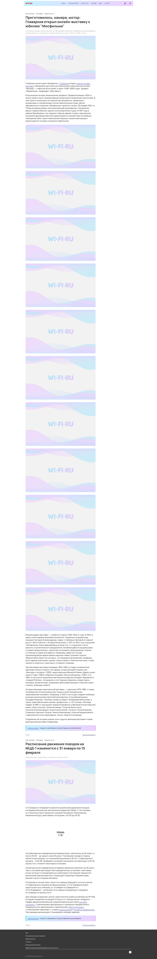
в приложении (65, 909)
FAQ (27, 933)
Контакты (28, 942)
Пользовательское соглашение (35, 936)
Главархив (64, 83)
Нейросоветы (33, 728)
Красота (85, 3)
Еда (100, 3)
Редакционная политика (33, 945)
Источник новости (89, 735)
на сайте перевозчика (84, 909)
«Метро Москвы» (76, 907)
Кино (63, 3)
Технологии (73, 3)
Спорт (107, 3)
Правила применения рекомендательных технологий (42, 948)
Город (93, 3)
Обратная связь (30, 939)
